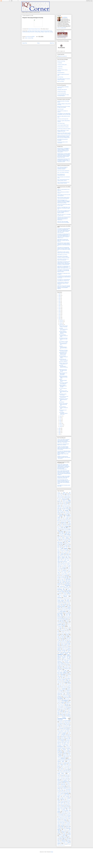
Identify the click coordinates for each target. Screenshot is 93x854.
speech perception (66, 796)
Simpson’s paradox (63, 785)
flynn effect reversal (67, 616)
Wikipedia (62, 831)
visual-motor (62, 823)
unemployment (65, 819)
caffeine (67, 538)
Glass (62, 629)
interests (65, 659)
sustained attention (60, 802)
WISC (65, 831)
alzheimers (59, 506)
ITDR (68, 674)
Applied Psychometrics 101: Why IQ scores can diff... (63, 370)
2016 (59, 308)
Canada (69, 539)
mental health (65, 695)
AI (70, 502)
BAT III (58, 520)
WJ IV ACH (69, 835)
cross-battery (66, 576)
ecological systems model (66, 595)
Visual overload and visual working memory (63, 397)
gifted (61, 628)
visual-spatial (67, 823)
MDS (68, 692)
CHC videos (66, 549)
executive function (61, 606)
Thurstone (59, 813)
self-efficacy (65, 780)
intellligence (63, 658)
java (68, 675)
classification (62, 550)
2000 (59, 434)
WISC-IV (64, 832)
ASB (58, 513)
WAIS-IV (67, 826)
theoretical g (68, 811)
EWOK (65, 604)
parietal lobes (63, 730)
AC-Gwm (68, 494)
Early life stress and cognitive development (63, 360)
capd (59, 540)
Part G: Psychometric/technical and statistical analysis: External (63, 183)
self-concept (63, 779)
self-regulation (59, 782)
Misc (63, 703)
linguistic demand (63, 686)
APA (58, 509)
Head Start (69, 639)
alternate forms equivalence (66, 505)
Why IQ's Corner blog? (61, 61)
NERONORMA (64, 712)
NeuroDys (58, 716)
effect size (69, 597)
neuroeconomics (63, 716)
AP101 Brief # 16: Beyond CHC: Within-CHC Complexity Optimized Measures (63, 240)
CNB (62, 552)
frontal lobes (65, 619)
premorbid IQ (68, 739)
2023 (59, 298)
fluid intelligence (60, 613)
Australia (58, 518)
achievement (64, 499)
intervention (59, 662)
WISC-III (58, 832)
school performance (67, 772)
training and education (61, 816)
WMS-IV (58, 840)
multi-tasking (67, 707)
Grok (63, 633)
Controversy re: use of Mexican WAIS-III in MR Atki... (63, 391)
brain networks (67, 534)
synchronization (67, 802)
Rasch (61, 753)
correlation (58, 573)
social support (61, 789)
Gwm (63, 638)
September (61, 324)
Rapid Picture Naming (67, 752)
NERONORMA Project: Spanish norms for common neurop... (63, 353)
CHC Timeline (59, 549)
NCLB (61, 711)
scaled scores (59, 771)
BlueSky (58, 527)
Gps (69, 630)
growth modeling (67, 633)
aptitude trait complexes (60, 511)
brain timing (66, 535)
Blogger (52, 851)
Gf (64, 626)
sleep (67, 786)
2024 (59, 296)
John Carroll (69, 676)
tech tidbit (67, 806)
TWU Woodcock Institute (64, 818)
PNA (66, 736)
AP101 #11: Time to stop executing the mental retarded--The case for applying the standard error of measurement (64, 218)
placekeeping (67, 735)
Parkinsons (67, 730)
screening (66, 776)
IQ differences (67, 665)
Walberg (66, 827)
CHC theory (64, 548)
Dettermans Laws (60, 585)
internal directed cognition (65, 660)
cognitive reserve (66, 559)
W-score (69, 825)
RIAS (66, 764)
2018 (59, 305)
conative (64, 567)
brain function (68, 531)
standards (69, 798)
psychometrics (60, 746)
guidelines (67, 635)
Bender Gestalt (60, 521)
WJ (67, 833)
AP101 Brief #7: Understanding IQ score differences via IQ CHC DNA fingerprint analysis (63, 270)
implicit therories (67, 647)
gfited (64, 627)
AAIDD (64, 492)
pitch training (62, 735)
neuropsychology (61, 718)
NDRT (69, 711)
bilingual (69, 524)
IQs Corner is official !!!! (63, 361)
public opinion (64, 747)
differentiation (59, 588)
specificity (65, 795)
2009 (59, 318)
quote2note (59, 750)
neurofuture (69, 716)
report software (62, 760)
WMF (64, 839)
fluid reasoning (67, 613)
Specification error (59, 795)
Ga (67, 621)
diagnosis (58, 587)
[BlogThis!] (39, 36)
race (61, 751)
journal (62, 678)
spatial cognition (66, 791)
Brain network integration (63, 533)
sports (66, 797)
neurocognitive (67, 715)
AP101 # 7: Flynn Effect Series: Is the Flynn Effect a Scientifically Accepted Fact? (63, 208)
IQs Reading (69, 673)
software (62, 790)
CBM (66, 542)
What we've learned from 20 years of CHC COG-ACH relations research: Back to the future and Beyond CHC (63, 136)
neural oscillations (68, 714)
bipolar (58, 526)
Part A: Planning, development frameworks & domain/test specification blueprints (62, 168)
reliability (68, 759)
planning (58, 736)
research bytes (60, 761)
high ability (58, 642)
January (60, 426)
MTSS (63, 707)
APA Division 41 (63, 509)
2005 (59, 432)
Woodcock (63, 840)
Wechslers (65, 829)
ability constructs (65, 493)
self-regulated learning (65, 781)
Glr (67, 629)
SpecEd (66, 793)
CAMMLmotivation (64, 539)
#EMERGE (58, 492)
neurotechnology (67, 720)
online (58, 728)
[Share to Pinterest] (42, 36)
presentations (68, 740)
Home (38, 43)
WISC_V (68, 831)
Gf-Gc (61, 627)
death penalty (68, 579)
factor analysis (63, 611)
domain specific (61, 591)
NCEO (58, 711)
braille (61, 529)
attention (61, 515)
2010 (59, 317)
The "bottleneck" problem (63, 341)
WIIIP (59, 831)
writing (66, 844)
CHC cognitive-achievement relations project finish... (63, 413)
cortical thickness (64, 573)
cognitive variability (66, 560)
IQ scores (59, 669)
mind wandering (64, 701)
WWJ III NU (62, 845)
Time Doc (63, 813)
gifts (64, 628)
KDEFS (64, 681)
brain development (64, 530)
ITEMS (58, 675)
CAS (65, 540)
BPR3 (58, 529)
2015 (59, 310)
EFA (66, 597)
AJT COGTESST (64, 504)
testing (58, 811)
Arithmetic (67, 511)
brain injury (61, 532)
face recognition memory (62, 610)
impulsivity (59, 648)
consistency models (63, 571)
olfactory (68, 727)
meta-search (67, 698)
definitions (59, 583)
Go (57, 630)
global (65, 629)
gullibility (58, 636)
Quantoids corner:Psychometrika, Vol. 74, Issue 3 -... (63, 329)
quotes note (64, 750)
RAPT (58, 753)
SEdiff (70, 776)
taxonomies (62, 805)
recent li (58, 758)
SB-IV (67, 769)
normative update (67, 723)
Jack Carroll (63, 675)
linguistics (68, 686)
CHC (62, 544)
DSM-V (67, 591)
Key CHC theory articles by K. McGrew (64, 128)
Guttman (62, 636)
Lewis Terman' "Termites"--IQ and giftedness (63, 383)
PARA (58, 730)
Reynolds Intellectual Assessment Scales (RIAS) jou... (63, 332)
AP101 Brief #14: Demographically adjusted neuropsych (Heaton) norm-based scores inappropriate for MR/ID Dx (63, 249)
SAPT (65, 768)
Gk (67, 628)
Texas (63, 811)
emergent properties (60, 600)
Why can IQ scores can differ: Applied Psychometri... (63, 373)
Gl (59, 629)
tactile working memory (66, 804)
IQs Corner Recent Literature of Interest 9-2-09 (63, 407)
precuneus (62, 738)
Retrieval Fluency (67, 762)
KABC (61, 680)
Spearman (62, 793)
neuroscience (32, 31)
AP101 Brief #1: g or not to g (62, 254)
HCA (62, 639)
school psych (60, 773)
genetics (59, 626)
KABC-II (67, 680)
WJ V (61, 838)
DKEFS (62, 590)
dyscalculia (59, 593)
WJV (60, 839)
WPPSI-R (58, 844)
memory (68, 694)
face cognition (69, 609)
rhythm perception (67, 763)
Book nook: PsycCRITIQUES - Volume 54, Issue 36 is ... (63, 367)
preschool (62, 740)
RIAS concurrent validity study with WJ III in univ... (63, 343)
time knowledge (69, 813)
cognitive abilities (59, 555)
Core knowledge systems (65, 572)
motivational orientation (60, 706)
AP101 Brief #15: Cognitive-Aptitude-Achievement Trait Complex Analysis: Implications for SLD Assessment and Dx (63, 244)
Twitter (69, 817)
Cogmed (58, 554)
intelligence (42, 31)
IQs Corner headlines (62, 672)
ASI (61, 513)
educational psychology (26, 31)
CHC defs (59, 545)
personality (64, 733)
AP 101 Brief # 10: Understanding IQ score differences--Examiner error (63, 280)
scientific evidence (67, 775)
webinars (59, 828)
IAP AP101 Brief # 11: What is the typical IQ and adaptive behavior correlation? (63, 283)
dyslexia (69, 593)
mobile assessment (60, 704)
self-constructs (68, 779)
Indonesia (67, 649)
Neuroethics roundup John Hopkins (62, 394)
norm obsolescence (60, 723)
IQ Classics (62, 665)
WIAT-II (66, 830)
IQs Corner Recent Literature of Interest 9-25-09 (63, 335)
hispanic (68, 642)
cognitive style (59, 560)
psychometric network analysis (63, 745)
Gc (64, 623)
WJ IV (64, 835)
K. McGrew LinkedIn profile (62, 64)
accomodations (67, 498)
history (58, 643)
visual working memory (61, 822)
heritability (68, 641)
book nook (63, 527)
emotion (68, 600)
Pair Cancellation (66, 729)
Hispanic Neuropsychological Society (63, 380)
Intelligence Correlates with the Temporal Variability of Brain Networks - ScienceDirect (63, 457)
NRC (61, 724)
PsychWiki (59, 747)
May (60, 420)
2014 (59, 311)
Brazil (63, 536)
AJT (67, 503)
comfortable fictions (62, 563)
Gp (66, 630)
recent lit (63, 758)
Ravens (64, 753)
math (61, 690)
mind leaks (58, 701)
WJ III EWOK (63, 834)
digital (63, 588)
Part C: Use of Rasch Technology (63, 172)
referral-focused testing (62, 759)
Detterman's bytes (66, 584)
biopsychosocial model (66, 525)
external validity (64, 609)
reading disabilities (66, 756)
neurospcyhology (60, 720)
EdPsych (65, 596)
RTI (58, 767)
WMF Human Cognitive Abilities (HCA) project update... (63, 377)
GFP (66, 627)
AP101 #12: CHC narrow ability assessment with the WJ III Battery (63, 222)
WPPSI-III (68, 843)
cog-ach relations (63, 553)
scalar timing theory (66, 770)
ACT (70, 499)
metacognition (59, 699)
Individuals (63, 649)
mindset (60, 703)
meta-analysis (60, 698)
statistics (58, 799)
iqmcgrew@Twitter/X (60, 72)
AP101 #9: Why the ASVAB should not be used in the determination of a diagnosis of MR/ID (63, 211)
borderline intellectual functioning (65, 528)
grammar (68, 631)
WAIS (59, 826)
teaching (62, 806)
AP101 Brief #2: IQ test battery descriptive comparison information (63, 257)
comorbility (67, 564)
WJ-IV (65, 838)
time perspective (67, 814)
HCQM (66, 639)
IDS (57, 646)
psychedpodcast (59, 744)
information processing (61, 650)
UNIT (69, 819)
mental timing (66, 697)
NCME (65, 711)
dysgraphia (64, 593)
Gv (66, 636)
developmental (68, 585)
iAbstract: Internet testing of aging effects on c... (63, 363)
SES (58, 784)
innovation (60, 651)
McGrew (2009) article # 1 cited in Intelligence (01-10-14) (63, 131)
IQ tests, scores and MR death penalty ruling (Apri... (63, 404)
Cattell (64, 541)
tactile (61, 804)
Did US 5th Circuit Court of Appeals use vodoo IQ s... (63, 339)
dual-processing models (65, 592)
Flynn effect (60, 614)
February (61, 424)
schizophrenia (64, 771)
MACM (63, 688)
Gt (57, 635)
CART (62, 540)
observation (65, 726)
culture (67, 577)
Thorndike (69, 812)
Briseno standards (65, 537)
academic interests (67, 496)
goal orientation (62, 630)
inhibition (69, 650)
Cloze (66, 551)
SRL (68, 797)
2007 (59, 429)
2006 (59, 431)
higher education (63, 642)
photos (58, 735)
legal (63, 685)
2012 (59, 314)
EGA (65, 598)
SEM (64, 782)
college (58, 563)
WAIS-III (63, 826)
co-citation (65, 552)
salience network (60, 768)
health (59, 640)
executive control (65, 605)
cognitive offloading (60, 559)
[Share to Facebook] (41, 36)
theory (58, 812)
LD (64, 683)
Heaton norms (64, 640)
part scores (67, 731)
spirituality (62, 797)
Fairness (69, 611)
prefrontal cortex (61, 739)
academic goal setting (60, 496)
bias (61, 523)
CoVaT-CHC (62, 574)
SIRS (68, 785)
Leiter (66, 685)
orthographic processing (63, 728)
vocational (62, 824)
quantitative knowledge (61, 748)
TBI (66, 805)
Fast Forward (60, 612)
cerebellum (68, 543)
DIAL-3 (62, 587)
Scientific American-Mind (61, 91)
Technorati (68, 807)
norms (58, 724)
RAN (68, 751)
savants (62, 769)
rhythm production (60, 764)
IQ (67, 664)
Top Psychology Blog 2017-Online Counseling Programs (63, 95)
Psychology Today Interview (62, 89)
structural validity (63, 801)
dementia (63, 583)
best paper (65, 521)
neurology (51, 31)
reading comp (65, 755)
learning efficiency (62, 684)
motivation (67, 705)
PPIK (58, 737)
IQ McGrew (66, 666)
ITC (65, 674)
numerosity (59, 725)
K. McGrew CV (59, 68)
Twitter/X (58, 818)
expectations (64, 607)
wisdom (64, 833)
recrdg (70, 758)
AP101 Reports (66, 508)
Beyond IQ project (60, 109)
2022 (59, 299)
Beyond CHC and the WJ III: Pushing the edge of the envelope (63, 107)
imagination (62, 647)
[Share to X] (40, 36)
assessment (59, 514)
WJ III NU (69, 834)
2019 (59, 304)
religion (58, 760)
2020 (59, 302)
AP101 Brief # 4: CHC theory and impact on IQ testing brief (63, 259)
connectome (64, 570)
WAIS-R (58, 827)
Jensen (58, 676)
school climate (69, 771)
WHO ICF (63, 830)
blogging (67, 526)
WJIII (58, 839)
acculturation (59, 499)
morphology (61, 705)
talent (58, 805)
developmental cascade (64, 586)
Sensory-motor (63, 783)
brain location (68, 532)
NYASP (66, 725)
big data (61, 524)
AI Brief (60, 503)
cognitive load (59, 558)
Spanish (70, 790)
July (60, 417)
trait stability (60, 817)
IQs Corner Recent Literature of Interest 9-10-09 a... (63, 356)
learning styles (59, 685)
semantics (58, 783)
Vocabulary (58, 824)
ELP (61, 599)
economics (58, 596)
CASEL (58, 541)
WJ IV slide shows (63, 837)
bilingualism (60, 525)
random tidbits (59, 752)
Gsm (67, 634)
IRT (59, 674)
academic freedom (66, 495)
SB (64, 769)
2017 (59, 307)
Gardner (61, 623)
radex (65, 751)
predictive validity (68, 738)
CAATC (64, 538)
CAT (61, 541)
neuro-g (63, 715)
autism (67, 518)
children (58, 550)
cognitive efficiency (65, 557)
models (65, 704)
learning (69, 683)
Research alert (68, 760)
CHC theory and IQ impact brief (62, 118)
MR (60, 707)
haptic (59, 639)
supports (68, 801)
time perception (60, 814)
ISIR (62, 674)
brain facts (69, 530)
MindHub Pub (68, 702)
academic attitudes (60, 495)
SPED (68, 795)
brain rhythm (61, 535)
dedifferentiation (59, 581)
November (61, 321)
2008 (59, 428)
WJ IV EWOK (65, 836)
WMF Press (68, 839)
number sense (66, 724)
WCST (70, 827)
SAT (68, 768)
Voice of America (67, 824)
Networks (68, 713)
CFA (58, 544)
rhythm (62, 763)
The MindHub (59, 62)
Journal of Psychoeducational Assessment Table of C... (63, 347)
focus (61, 617)
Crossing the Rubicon (61, 577)
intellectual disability (64, 653)
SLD (64, 786)
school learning (61, 772)
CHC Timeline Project (61, 123)
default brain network (67, 581)
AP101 (67, 507)
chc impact (65, 545)
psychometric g (66, 744)
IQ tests (64, 670)
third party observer (64, 812)
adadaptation (64, 500)
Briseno (58, 537)
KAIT (61, 681)
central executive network (61, 543)
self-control (59, 780)
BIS (61, 526)
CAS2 (68, 540)
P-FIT (70, 728)
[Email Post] (37, 36)
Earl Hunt (61, 594)
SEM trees (68, 782)
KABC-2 (64, 680)
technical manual (59, 807)
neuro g (59, 715)
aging (67, 502)
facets (58, 611)
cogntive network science (66, 562)
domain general (68, 590)
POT (68, 736)
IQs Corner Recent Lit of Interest (62, 126)
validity (65, 820)
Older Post (52, 43)
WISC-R (69, 832)
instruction (59, 652)
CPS (62, 575)
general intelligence (61, 624)
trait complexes (68, 816)
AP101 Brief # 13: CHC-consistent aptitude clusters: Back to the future (63, 252)
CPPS (59, 575)
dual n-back (59, 592)
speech (58, 796)
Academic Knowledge (60, 497)
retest (62, 762)
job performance (64, 676)
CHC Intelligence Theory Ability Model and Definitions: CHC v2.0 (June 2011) (63, 114)
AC (63, 494)
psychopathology (68, 746)
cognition (46, 31)
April (60, 421)
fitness (65, 612)
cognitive (67, 554)
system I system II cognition (61, 803)
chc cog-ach (67, 544)
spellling (58, 797)
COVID (67, 574)
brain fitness (60, 531)
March (60, 423)
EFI (63, 598)
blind (63, 526)
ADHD (70, 501)
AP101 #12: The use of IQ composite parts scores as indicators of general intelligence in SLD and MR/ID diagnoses (63, 287)
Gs (62, 634)
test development (65, 810)
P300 (59, 729)
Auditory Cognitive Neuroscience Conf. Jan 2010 (63, 386)
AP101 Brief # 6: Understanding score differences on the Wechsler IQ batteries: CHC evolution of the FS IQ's (64, 267)
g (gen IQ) (61, 620)
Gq (58, 631)
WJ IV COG (60, 836)
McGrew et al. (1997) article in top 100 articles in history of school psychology (63, 133)
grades (65, 631)
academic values (61, 498)
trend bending (65, 817)
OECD (61, 727)
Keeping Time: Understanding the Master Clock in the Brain (63, 444)
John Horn (60, 677)
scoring (58, 776)
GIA (57, 628)
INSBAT (65, 651)
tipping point (65, 815)
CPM (70, 574)
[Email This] (38, 36)
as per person (67, 512)
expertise (69, 607)
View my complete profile (61, 27)
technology (64, 807)
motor (66, 706)
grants (58, 632)
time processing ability (60, 815)
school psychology (37, 31)
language (66, 682)
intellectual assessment (66, 652)
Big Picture (65, 524)
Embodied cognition (66, 599)
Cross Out (61, 576)
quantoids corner (66, 749)
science (62, 775)
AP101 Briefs (59, 508)
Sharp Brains (63, 784)
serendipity (68, 783)
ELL (67, 598)
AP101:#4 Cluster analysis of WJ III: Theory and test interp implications (63, 198)
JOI (65, 677)
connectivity (58, 570)
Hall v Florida (68, 638)
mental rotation (65, 696)
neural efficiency (60, 714)
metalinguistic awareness (66, 699)
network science (63, 713)
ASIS (63, 513)
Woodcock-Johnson (65, 841)
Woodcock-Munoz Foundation (61, 842)
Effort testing (60, 598)
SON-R (66, 790)
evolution (61, 604)
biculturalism (64, 523)
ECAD (65, 594)
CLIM (66, 550)
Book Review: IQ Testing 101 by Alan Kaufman (63, 351)
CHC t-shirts (66, 547)
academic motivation (67, 497)
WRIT (62, 844)
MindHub (62, 702)
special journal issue (60, 794)
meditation (63, 694)
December (61, 320)
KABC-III (58, 681)
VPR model (65, 825)
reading (59, 755)
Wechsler (63, 828)
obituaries (61, 726)
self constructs (65, 778)
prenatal (58, 740)
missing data (67, 703)
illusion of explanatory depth (63, 646)
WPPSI (64, 843)
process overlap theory (65, 741)
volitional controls (60, 825)
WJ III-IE (60, 835)
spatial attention (60, 791)
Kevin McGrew (64, 17)
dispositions (67, 588)
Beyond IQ (63, 522)
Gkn (70, 628)
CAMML (59, 539)
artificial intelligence (60, 512)
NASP (62, 710)
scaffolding (60, 770)
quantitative (68, 747)
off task (64, 727)
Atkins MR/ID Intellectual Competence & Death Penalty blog (63, 79)
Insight (68, 651)
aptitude (66, 510)
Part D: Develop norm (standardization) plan (61, 175)
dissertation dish (61, 589)
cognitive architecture (66, 555)
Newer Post (24, 43)
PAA (62, 729)
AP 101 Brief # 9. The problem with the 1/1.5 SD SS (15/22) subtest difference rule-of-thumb (64, 277)
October (60, 323)
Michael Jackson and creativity (62, 410)
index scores (64, 648)
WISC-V (59, 833)
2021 (59, 301)
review (58, 763)
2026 (59, 293)
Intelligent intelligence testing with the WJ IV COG (64, 656)
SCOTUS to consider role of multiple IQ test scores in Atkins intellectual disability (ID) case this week (63, 477)
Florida (68, 612)
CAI (70, 538)
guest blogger (62, 635)
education (59, 597)
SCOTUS (61, 776)
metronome (58, 700)
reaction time (65, 754)
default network (61, 582)
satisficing (58, 769)
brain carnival (65, 529)
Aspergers (67, 513)
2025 (59, 295)
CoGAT (69, 553)
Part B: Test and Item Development (63, 170)
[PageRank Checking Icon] (62, 56)
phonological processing (65, 734)
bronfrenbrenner (59, 538)
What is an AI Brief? (60, 81)
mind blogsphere (65, 700)
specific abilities (66, 794)
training (69, 815)
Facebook (68, 610)
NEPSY (58, 712)
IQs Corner (66, 671)
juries (68, 679)
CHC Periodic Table (64, 546)
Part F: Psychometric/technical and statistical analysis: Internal (63, 180)
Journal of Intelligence (62, 679)
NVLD (63, 725)
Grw (58, 634)
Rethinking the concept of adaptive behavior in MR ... (63, 399)
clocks (63, 551)
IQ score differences (65, 668)
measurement (59, 693)
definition (67, 582)
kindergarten (68, 681)
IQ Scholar (63, 667)
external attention (61, 608)
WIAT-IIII (69, 830)
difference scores (67, 587)
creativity (65, 575)
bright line (67, 536)
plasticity (62, 736)
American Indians (64, 506)
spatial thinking (63, 792)
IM (68, 646)
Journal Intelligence (67, 678)
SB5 (70, 769)
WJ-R (68, 838)
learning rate (67, 684)
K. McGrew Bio (59, 66)
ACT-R (59, 500)
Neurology (64, 717)
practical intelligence (63, 737)
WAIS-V (62, 827)
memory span (59, 695)
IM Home (58, 647)
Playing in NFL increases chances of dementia (63, 326)
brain (49, 31)
